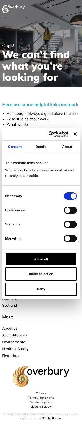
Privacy (41, 393)
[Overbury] (13, 9)
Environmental (14, 342)
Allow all (41, 259)
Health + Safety (15, 348)
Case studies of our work (27, 119)
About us (9, 328)
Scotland (9, 305)
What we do (17, 124)
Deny (41, 289)
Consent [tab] (15, 147)
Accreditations (14, 335)
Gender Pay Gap (41, 402)
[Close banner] (75, 134)
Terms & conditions (41, 397)
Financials (10, 355)
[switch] (70, 210)
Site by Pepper (52, 418)
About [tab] (67, 147)
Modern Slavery (41, 406)
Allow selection (41, 274)
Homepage (16, 113)
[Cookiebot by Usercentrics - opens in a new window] (50, 134)
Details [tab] (41, 147)
